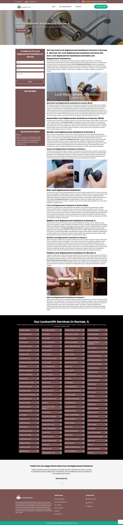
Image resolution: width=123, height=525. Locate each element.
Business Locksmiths (25, 402)
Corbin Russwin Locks (25, 439)
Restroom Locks (92, 384)
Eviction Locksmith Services (49, 398)
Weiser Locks (91, 440)
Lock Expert (68, 378)
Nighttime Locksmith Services (72, 447)
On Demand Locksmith (93, 330)
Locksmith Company (70, 394)
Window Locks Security (94, 448)
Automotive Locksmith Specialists (28, 362)
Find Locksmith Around (48, 420)
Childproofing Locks (25, 423)
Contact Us (78, 6)
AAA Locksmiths (24, 342)
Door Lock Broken (46, 354)
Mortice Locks (68, 435)
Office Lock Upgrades (70, 451)
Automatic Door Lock (25, 358)
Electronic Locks (46, 382)
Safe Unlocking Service (94, 400)
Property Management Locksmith (96, 352)
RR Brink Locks (92, 388)
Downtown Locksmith (47, 374)
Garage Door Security (47, 436)
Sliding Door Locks (92, 412)
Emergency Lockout (47, 386)
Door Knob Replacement (48, 342)
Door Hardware (46, 338)
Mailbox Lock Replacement (72, 414)
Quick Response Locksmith (95, 364)
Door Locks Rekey (46, 370)
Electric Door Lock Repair (48, 378)
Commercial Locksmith (25, 435)
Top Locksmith (91, 428)
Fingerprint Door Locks (48, 424)
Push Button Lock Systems (94, 360)
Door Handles (45, 334)
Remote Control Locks (93, 368)
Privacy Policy (58, 514)
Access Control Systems (26, 346)
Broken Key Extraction (25, 390)
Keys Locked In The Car (71, 362)
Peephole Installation (93, 338)
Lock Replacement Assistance (73, 390)
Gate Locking (45, 444)
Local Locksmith (69, 370)
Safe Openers (91, 396)
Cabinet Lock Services (25, 406)
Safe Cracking (91, 392)
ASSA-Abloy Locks (24, 354)
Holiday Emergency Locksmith (72, 330)
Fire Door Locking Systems (49, 428)
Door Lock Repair (46, 362)
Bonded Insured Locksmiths (27, 382)
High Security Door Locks (48, 452)
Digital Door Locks (24, 451)
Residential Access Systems (95, 376)
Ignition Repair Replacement (72, 346)
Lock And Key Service (70, 374)
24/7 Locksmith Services (26, 334)
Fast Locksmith (46, 412)
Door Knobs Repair (47, 346)
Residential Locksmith (93, 380)
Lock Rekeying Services (71, 386)
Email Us (90, 502)
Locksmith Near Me (70, 402)
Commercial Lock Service (26, 431)
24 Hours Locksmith (25, 330)
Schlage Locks (91, 404)
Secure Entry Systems (93, 408)
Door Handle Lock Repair (48, 330)
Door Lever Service (47, 350)
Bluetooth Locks (24, 378)
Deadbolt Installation (25, 443)
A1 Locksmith (23, 338)
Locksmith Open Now (70, 406)
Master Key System (70, 423)
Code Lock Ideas (24, 427)
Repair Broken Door (93, 372)
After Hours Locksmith (25, 350)
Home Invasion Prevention (71, 334)
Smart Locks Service (93, 416)
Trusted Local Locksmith (94, 432)
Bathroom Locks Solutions (26, 370)
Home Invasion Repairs (71, 338)
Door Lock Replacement (48, 366)
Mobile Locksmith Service (71, 431)
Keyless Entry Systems (70, 358)
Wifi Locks (90, 444)
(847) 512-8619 (102, 6)
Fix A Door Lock (46, 432)
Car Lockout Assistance (26, 410)
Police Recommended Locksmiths (93, 343)
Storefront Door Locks (93, 420)
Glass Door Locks (46, 448)
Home (53, 6)
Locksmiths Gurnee (62, 523)
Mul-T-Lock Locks (69, 443)
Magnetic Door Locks (70, 410)
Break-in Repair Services (26, 386)
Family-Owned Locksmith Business (48, 407)
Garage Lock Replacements (49, 440)
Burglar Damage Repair (26, 398)
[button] (59, 483)
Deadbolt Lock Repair (25, 447)
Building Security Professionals (28, 394)
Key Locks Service (69, 354)
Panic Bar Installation (93, 334)
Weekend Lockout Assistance (95, 436)
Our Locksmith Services (65, 6)
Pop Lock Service (92, 348)
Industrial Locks (69, 350)
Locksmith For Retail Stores (72, 398)
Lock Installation (69, 382)
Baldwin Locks (23, 366)
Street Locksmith (92, 424)
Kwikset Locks (68, 366)
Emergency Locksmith (48, 390)
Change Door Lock (24, 418)
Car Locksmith (23, 414)
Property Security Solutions (95, 356)
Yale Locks (90, 452)
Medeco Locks (69, 427)
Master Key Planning (70, 418)
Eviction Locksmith (47, 394)
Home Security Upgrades (71, 342)
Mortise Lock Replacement (72, 439)
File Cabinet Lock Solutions (49, 416)
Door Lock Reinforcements (49, 358)
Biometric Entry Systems (26, 374)
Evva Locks (45, 402)
